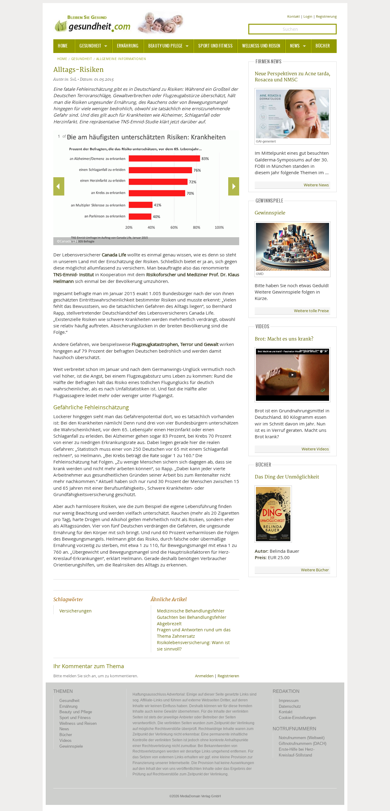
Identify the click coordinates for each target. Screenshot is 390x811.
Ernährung (127, 46)
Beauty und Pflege (165, 46)
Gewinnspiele (270, 213)
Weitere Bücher (315, 570)
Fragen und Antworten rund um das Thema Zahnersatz (194, 633)
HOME (63, 46)
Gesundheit (90, 46)
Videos (65, 740)
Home (62, 59)
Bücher (323, 46)
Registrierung (326, 16)
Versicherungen (75, 611)
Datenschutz (290, 706)
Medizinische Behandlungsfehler (191, 611)
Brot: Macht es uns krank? (284, 339)
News (295, 46)
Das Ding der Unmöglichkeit (287, 477)
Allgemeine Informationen (121, 59)
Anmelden (204, 676)
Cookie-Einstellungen (297, 717)
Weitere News (316, 185)
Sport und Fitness (215, 46)
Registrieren (228, 676)
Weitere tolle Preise (311, 310)
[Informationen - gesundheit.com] (120, 22)
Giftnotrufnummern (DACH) (302, 743)
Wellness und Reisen (261, 46)
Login (307, 16)
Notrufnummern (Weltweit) (301, 737)
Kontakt (293, 16)
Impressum (289, 700)
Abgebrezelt (169, 623)
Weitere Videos (315, 449)
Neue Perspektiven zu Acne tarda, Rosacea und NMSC (292, 77)
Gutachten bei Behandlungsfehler (191, 617)
